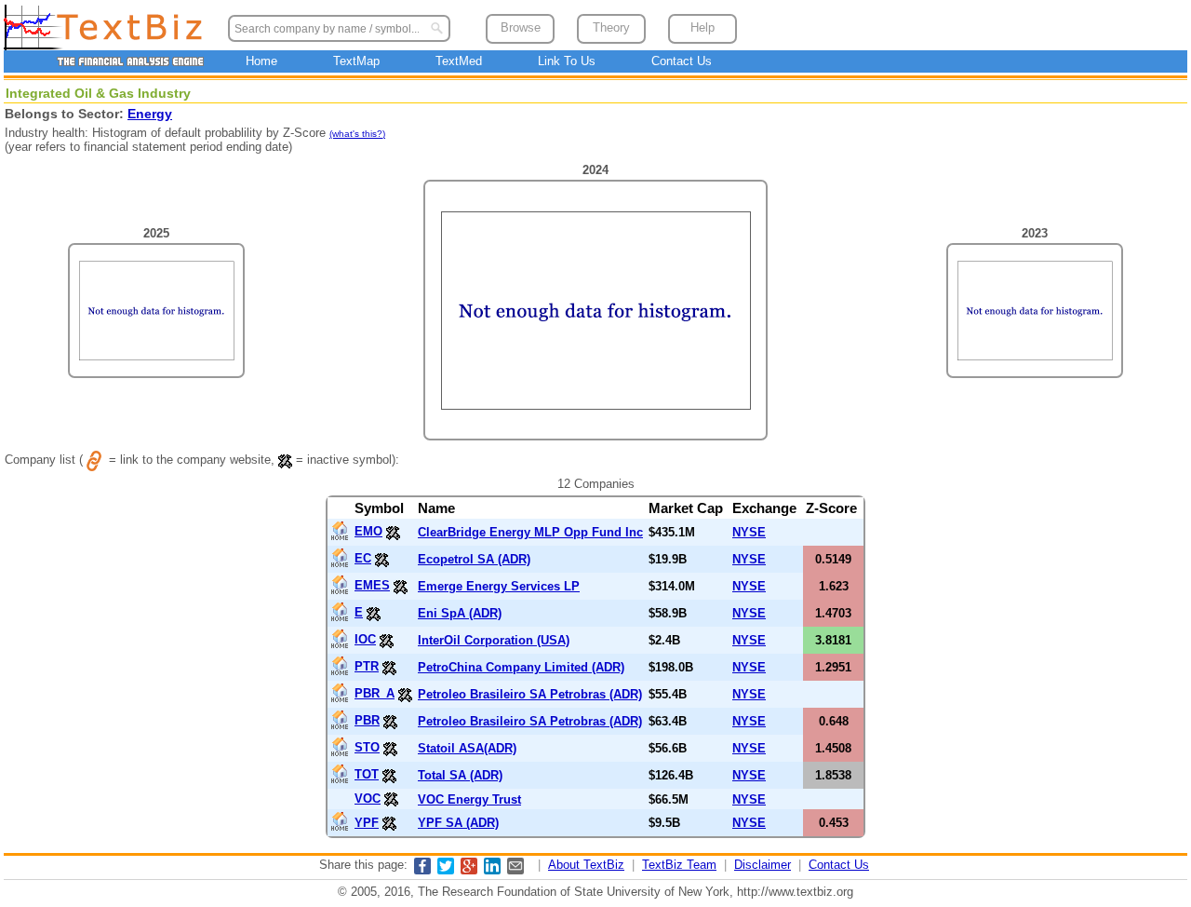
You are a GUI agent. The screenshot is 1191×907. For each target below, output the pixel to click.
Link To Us (567, 61)
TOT (367, 774)
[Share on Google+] (469, 870)
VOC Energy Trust (469, 799)
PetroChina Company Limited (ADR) (521, 667)
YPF (367, 823)
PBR (367, 720)
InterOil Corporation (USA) (493, 640)
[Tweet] (445, 870)
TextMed (458, 61)
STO (367, 747)
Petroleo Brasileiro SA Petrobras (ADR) (530, 694)
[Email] (515, 870)
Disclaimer (762, 865)
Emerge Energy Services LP (499, 586)
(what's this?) (357, 134)
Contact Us (681, 61)
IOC (365, 639)
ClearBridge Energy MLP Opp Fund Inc (530, 532)
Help (702, 27)
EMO (368, 531)
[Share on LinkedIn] (492, 870)
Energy (149, 113)
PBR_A (375, 693)
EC (363, 558)
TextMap (356, 61)
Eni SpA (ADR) (460, 613)
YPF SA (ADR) (458, 823)
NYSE (749, 532)
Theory (611, 27)
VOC (368, 798)
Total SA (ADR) (460, 775)
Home (261, 61)
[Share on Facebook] (422, 870)
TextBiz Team (679, 865)
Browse (521, 27)
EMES (372, 585)
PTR (367, 666)
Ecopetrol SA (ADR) (474, 559)
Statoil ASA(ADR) (467, 748)
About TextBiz (586, 865)
